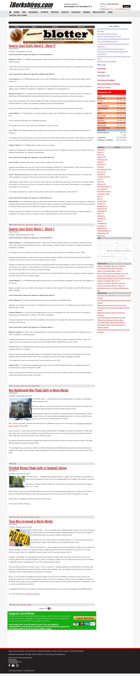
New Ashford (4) (102, 189)
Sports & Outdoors (64, 651)
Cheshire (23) (101, 157)
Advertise (12, 654)
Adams (99, 96)
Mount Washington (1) (104, 186)
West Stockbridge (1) (104, 230)
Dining (40, 651)
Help (33, 654)
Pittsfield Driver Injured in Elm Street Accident (111, 305)
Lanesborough (102, 108)
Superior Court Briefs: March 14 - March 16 (111, 266)
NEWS (16, 12)
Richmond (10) (102, 208)
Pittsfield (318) (102, 201)
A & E (15, 651)
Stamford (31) (101, 218)
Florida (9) (100, 167)
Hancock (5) (101, 172)
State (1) (100, 221)
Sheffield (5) (101, 216)
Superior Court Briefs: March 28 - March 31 (111, 276)
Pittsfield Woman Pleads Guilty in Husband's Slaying (114, 278)
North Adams (101, 115)
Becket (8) (100, 154)
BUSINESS (33, 12)
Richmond (100, 120)
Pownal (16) (101, 204)
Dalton (99, 103)
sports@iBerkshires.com (123, 9)
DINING (86, 12)
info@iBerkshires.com (106, 9)
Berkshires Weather (77, 651)
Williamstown (102, 125)
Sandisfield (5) (102, 211)
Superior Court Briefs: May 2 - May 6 (109, 271)
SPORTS (44, 12)
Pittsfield (100, 118)
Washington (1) (102, 228)
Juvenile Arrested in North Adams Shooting (111, 322)
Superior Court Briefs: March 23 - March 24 (111, 283)
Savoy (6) (100, 213)
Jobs (110, 12)
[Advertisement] (114, 364)
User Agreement (60, 654)
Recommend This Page (23, 654)
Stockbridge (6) (102, 223)
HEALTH (65, 12)
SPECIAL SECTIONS (18, 15)
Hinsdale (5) (101, 174)
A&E (24, 12)
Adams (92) (101, 150)
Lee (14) (100, 179)
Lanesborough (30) (103, 177)
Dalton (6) (100, 162)
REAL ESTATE (99, 12)
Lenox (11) (100, 181)
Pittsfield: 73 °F (86, 6)
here (28, 503)
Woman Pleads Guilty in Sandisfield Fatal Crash (112, 273)
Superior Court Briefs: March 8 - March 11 (110, 285)
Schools (54, 651)
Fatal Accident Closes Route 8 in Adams (110, 268)
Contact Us (39, 654)
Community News (31, 651)
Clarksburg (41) (102, 159)
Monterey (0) (101, 184)
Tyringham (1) (101, 226)
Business (21, 651)
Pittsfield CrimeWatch (104, 87)
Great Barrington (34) (104, 169)
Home (11, 651)
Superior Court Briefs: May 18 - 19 (108, 281)
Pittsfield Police (101, 68)
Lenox (99, 113)
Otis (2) (99, 196)
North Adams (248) (103, 194)
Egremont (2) (101, 164)
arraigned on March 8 (33, 594)
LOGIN (109, 4)
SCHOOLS (76, 12)
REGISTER (115, 4)
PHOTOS (55, 12)
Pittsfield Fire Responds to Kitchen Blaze (110, 320)
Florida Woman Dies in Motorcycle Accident (111, 317)
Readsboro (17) (102, 206)
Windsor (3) (101, 235)
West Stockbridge (103, 127)
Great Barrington (103, 106)
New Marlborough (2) (104, 191)
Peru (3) (100, 199)
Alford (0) (100, 152)
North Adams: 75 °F (72, 6)
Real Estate (46, 651)
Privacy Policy (49, 654)
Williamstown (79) (103, 233)
